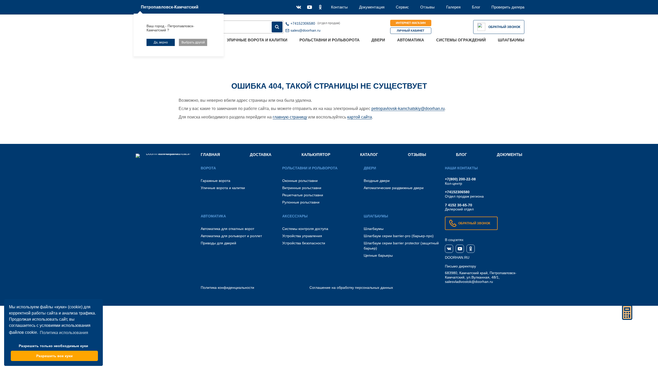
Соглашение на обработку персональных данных (351, 287)
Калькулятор (315, 154)
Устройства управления (302, 236)
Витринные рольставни (301, 188)
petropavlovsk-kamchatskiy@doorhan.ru (408, 108)
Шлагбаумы (511, 40)
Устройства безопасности (303, 243)
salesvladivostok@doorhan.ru (469, 282)
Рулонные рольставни (300, 202)
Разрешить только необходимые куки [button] (53, 346)
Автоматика (410, 40)
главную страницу (290, 117)
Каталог (369, 154)
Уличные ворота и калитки (257, 40)
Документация (372, 7)
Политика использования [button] (64, 332)
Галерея (453, 7)
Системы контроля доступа (305, 229)
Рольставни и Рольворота (329, 40)
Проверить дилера (507, 7)
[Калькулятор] (627, 312)
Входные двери (377, 181)
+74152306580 (457, 192)
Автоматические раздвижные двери (394, 188)
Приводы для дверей (218, 243)
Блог (476, 7)
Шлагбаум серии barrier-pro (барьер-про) (399, 236)
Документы (509, 154)
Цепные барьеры (378, 255)
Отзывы (427, 7)
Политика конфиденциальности (227, 287)
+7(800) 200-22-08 (460, 179)
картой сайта (359, 117)
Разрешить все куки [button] (54, 356)
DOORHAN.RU (457, 257)
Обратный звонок (504, 27)
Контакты (339, 7)
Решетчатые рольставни (302, 195)
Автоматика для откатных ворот (227, 229)
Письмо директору (460, 266)
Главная (210, 154)
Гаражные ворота (215, 181)
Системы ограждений (461, 40)
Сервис (402, 7)
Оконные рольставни (300, 181)
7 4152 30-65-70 (458, 205)
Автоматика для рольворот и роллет (231, 236)
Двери (378, 40)
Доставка (260, 154)
